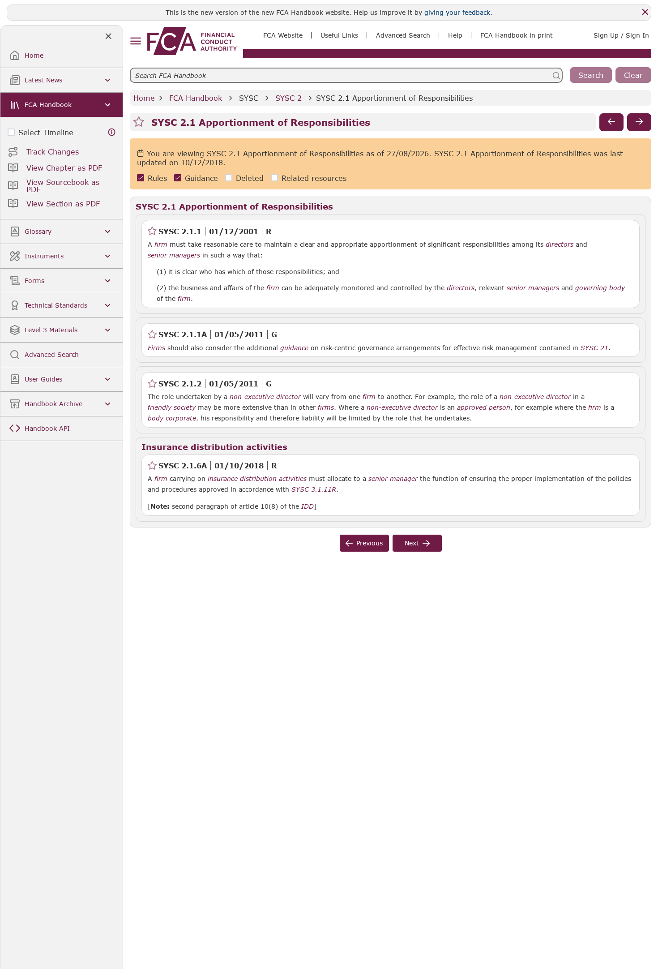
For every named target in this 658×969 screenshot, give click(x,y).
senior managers (174, 255)
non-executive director (265, 397)
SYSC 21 (594, 347)
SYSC (248, 98)
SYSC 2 (288, 98)
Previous (369, 543)
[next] (639, 122)
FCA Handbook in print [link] (516, 35)
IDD (307, 506)
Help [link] (455, 35)
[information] (111, 132)
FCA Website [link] (283, 35)
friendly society (172, 407)
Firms (156, 348)
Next (412, 543)
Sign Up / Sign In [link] (621, 35)
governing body (600, 288)
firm (160, 244)
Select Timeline (45, 132)
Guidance (201, 178)
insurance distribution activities (257, 479)
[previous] (611, 122)
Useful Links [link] (339, 35)
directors (559, 244)
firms (326, 407)
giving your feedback (457, 12)
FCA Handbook (196, 98)
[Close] (645, 12)
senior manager (393, 479)
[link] (192, 41)
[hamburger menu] (135, 41)
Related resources (314, 178)
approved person (483, 407)
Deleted (250, 178)
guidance (294, 348)
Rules (157, 178)
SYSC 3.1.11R (313, 489)
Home (144, 98)
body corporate (172, 418)
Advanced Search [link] (403, 35)
